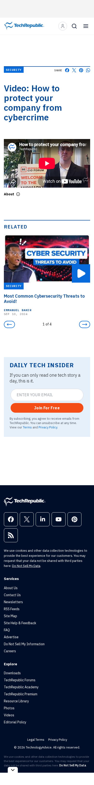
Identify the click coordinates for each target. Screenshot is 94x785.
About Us (11, 588)
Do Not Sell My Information (24, 644)
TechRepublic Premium (20, 694)
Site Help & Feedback (20, 623)
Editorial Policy (15, 722)
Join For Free (47, 407)
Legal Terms (35, 740)
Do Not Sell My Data (26, 566)
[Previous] (9, 324)
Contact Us (12, 595)
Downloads (12, 673)
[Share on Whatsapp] (88, 70)
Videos (9, 715)
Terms (27, 427)
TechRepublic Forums (19, 680)
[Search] (74, 26)
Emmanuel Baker (18, 310)
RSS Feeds (12, 609)
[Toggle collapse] (13, 770)
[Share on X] (74, 70)
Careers (10, 651)
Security (14, 70)
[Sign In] (62, 26)
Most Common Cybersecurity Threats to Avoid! (44, 298)
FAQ (7, 630)
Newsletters (13, 602)
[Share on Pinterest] (81, 70)
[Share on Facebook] (67, 70)
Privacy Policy (48, 427)
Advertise (11, 637)
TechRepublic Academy (21, 687)
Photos (9, 708)
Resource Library (16, 701)
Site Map (10, 616)
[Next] (84, 324)
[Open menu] (85, 26)
